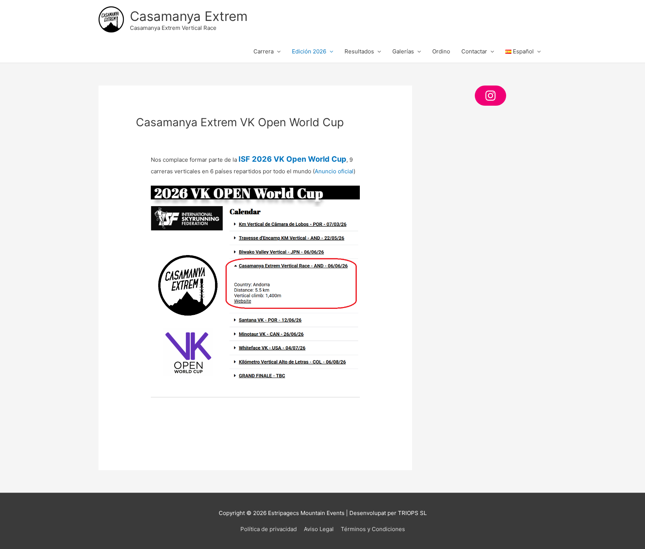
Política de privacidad (268, 529)
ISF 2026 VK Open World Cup (292, 159)
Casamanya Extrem (188, 16)
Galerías (403, 51)
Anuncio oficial (334, 171)
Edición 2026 (309, 51)
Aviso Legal (319, 529)
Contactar (474, 51)
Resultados (359, 51)
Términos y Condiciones (373, 529)
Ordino (441, 51)
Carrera (263, 51)
